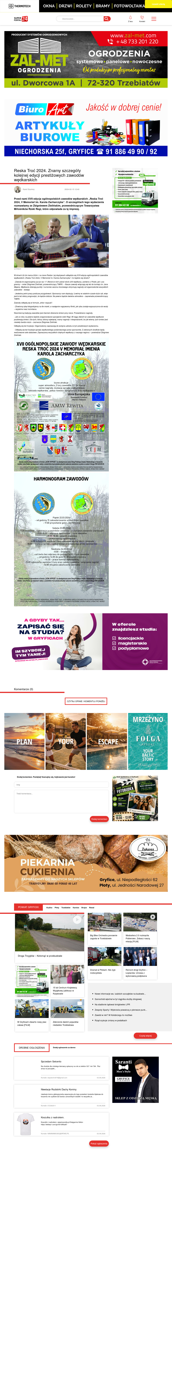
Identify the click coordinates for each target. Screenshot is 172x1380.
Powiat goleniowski (83, 42)
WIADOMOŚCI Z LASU (82, 50)
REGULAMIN (126, 42)
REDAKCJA (125, 34)
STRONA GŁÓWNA (31, 26)
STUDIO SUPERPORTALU (84, 58)
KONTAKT (124, 26)
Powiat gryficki (80, 26)
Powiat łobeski (80, 34)
